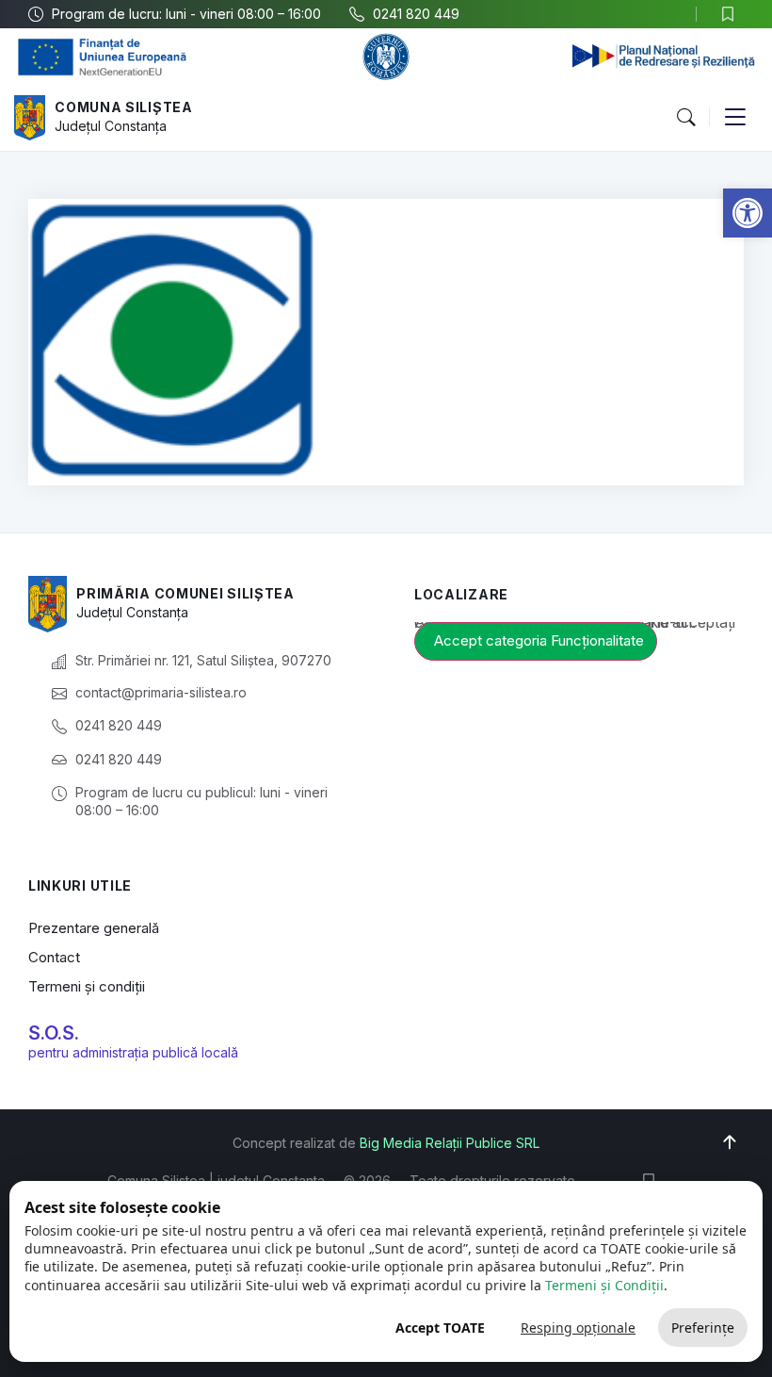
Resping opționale (578, 1327)
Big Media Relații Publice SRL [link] (449, 1143)
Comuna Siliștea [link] (124, 107)
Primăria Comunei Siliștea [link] (185, 593)
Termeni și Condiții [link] (604, 1285)
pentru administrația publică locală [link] (133, 1052)
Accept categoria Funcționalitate (539, 640)
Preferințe (702, 1327)
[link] (747, 213)
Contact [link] (54, 957)
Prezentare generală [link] (93, 928)
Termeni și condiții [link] (86, 986)
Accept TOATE (440, 1327)
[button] (685, 118)
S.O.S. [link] (53, 1033)
